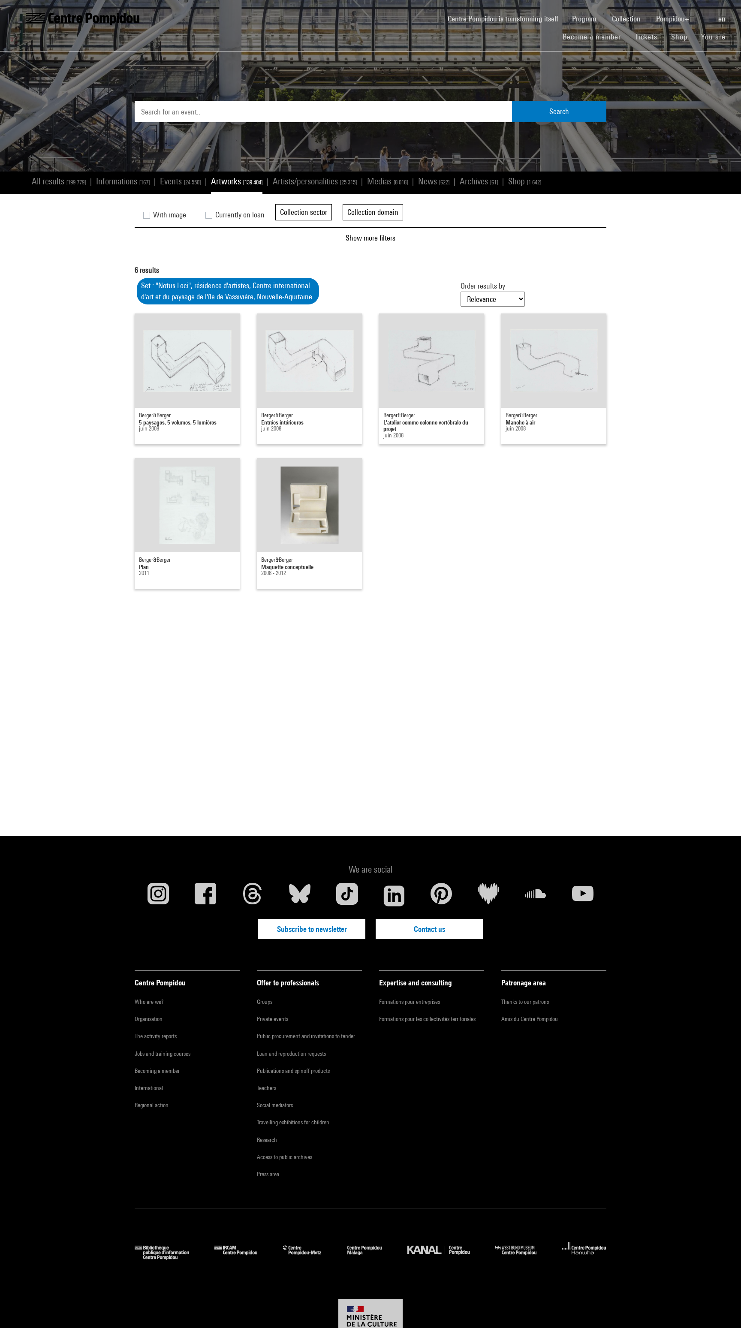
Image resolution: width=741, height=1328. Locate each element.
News (433, 181)
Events (180, 181)
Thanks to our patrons (525, 1001)
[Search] (704, 14)
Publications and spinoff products (293, 1070)
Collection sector (303, 212)
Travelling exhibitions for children (293, 1122)
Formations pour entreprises (409, 1001)
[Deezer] (488, 896)
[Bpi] (168, 1257)
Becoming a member (157, 1070)
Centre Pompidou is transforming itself (506, 18)
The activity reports (156, 1036)
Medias (387, 181)
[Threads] (252, 896)
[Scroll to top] (720, 1307)
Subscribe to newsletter (312, 929)
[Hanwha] (584, 1257)
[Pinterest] (441, 896)
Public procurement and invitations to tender (306, 1036)
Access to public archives (284, 1156)
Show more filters (370, 237)
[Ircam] (242, 1257)
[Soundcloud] (535, 896)
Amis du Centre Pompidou (529, 1018)
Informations (123, 181)
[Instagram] (158, 896)
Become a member (595, 36)
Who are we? (149, 1001)
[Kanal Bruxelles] (444, 1257)
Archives (479, 181)
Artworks (236, 181)
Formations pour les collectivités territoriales (427, 1018)
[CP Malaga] (371, 1257)
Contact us (429, 929)
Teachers (266, 1087)
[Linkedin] (394, 896)
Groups (264, 1001)
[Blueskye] (299, 896)
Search (559, 111)
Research (267, 1139)
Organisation (149, 1018)
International (149, 1087)
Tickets (646, 36)
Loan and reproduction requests (291, 1053)
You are (714, 36)
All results (59, 181)
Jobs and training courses (162, 1053)
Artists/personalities (315, 181)
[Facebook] (205, 896)
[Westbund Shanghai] (522, 1257)
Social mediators (275, 1105)
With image (168, 214)
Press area (268, 1174)
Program (585, 18)
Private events (272, 1018)
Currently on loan (239, 214)
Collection (627, 18)
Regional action (152, 1105)
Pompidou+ (673, 18)
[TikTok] (346, 896)
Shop (682, 36)
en (722, 18)
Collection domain (372, 212)
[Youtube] (582, 896)
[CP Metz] (308, 1257)
